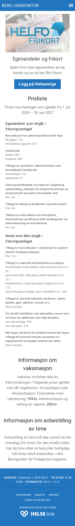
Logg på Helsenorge (37, 84)
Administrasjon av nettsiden (37, 507)
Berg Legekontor (20, 5)
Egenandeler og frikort (38, 59)
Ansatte (40, 495)
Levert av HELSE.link (37, 500)
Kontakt (54, 495)
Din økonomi (23, 495)
